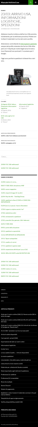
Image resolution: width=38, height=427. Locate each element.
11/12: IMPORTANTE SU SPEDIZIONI (13, 235)
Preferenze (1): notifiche (8, 374)
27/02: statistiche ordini (8, 213)
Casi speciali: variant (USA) (9, 338)
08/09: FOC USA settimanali (10, 276)
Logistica (4, 293)
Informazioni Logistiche (28, 44)
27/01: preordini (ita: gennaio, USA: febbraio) (15, 220)
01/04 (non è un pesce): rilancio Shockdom (14, 206)
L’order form (5, 349)
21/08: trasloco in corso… (9, 182)
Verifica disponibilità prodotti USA (12, 402)
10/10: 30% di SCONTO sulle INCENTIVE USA (15, 253)
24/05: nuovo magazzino (8, 189)
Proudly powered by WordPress (9, 424)
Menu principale (35, 2)
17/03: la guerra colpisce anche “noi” (12, 209)
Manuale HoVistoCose (10, 2)
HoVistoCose (15, 29)
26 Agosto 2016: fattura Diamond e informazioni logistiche (8, 106)
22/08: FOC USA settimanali (10, 168)
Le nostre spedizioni (7, 356)
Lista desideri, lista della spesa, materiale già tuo (16, 360)
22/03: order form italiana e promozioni (13, 134)
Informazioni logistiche (26, 104)
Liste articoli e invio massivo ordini (12, 363)
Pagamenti (4, 297)
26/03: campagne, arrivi (8, 142)
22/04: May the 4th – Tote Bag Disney (12, 196)
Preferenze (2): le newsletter (10, 378)
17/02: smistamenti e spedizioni (11, 216)
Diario (3, 10)
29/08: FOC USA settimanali (10, 164)
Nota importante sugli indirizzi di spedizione (15, 371)
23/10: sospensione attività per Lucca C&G (14, 249)
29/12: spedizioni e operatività (10, 231)
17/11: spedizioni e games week (11, 246)
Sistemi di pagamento (7, 389)
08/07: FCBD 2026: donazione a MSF (12, 185)
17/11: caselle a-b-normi (8, 242)
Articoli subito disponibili (9, 334)
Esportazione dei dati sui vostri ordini (12, 342)
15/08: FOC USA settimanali (10, 272)
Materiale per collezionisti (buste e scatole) (14, 367)
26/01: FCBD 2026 (7, 224)
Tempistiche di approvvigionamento (12, 398)
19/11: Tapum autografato (9, 238)
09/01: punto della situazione (10, 227)
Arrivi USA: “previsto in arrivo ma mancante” (15, 331)
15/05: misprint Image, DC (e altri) (11, 193)
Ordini (3, 289)
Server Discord (5, 385)
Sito (2, 301)
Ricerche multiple (6, 382)
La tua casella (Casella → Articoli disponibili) (15, 353)
